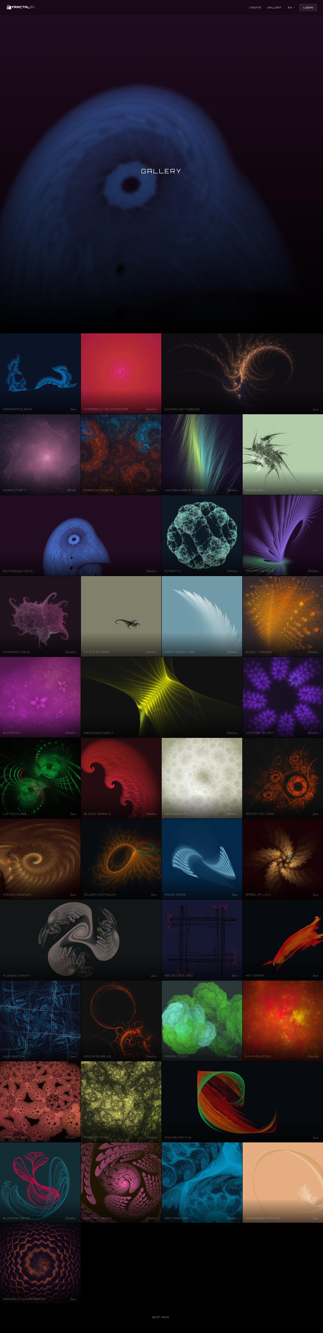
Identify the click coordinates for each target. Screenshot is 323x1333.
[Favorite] (76, 338)
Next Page (160, 1317)
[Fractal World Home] (21, 7)
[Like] (69, 338)
